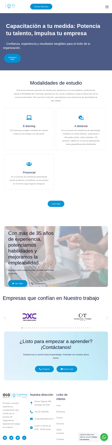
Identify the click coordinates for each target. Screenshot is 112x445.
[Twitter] (11, 438)
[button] (5, 318)
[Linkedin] (18, 438)
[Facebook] (5, 438)
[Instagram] (24, 438)
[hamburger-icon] (107, 7)
